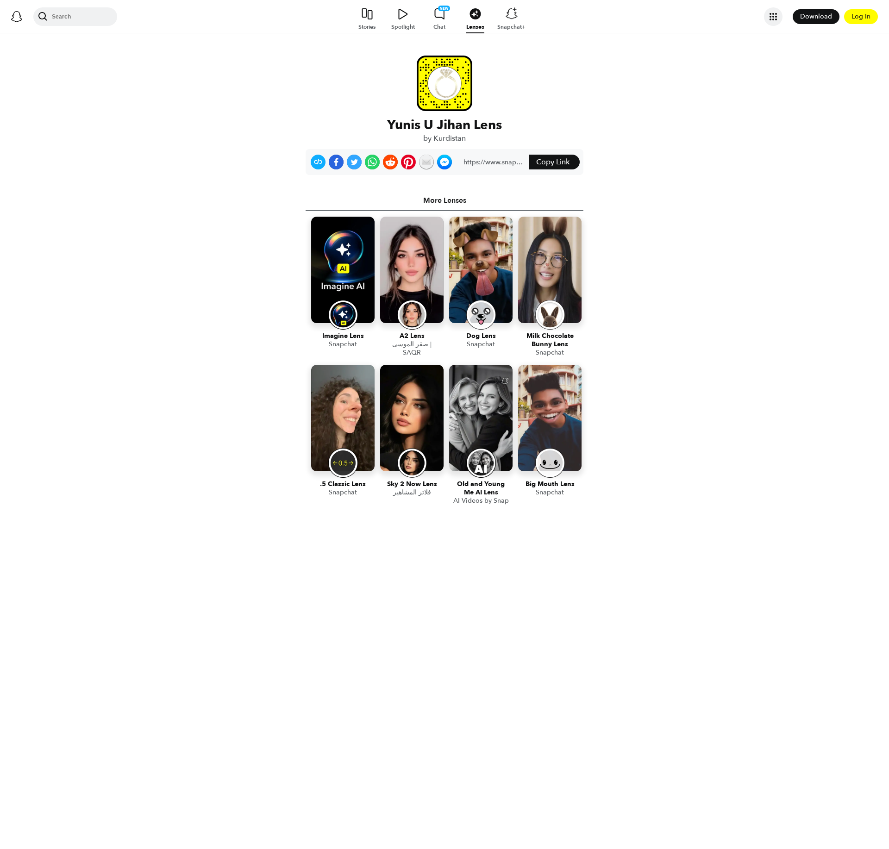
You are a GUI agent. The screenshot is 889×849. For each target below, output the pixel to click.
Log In (860, 16)
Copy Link (553, 162)
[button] (318, 162)
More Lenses (444, 200)
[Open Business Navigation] (773, 16)
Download (816, 16)
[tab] (444, 200)
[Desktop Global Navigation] (17, 17)
